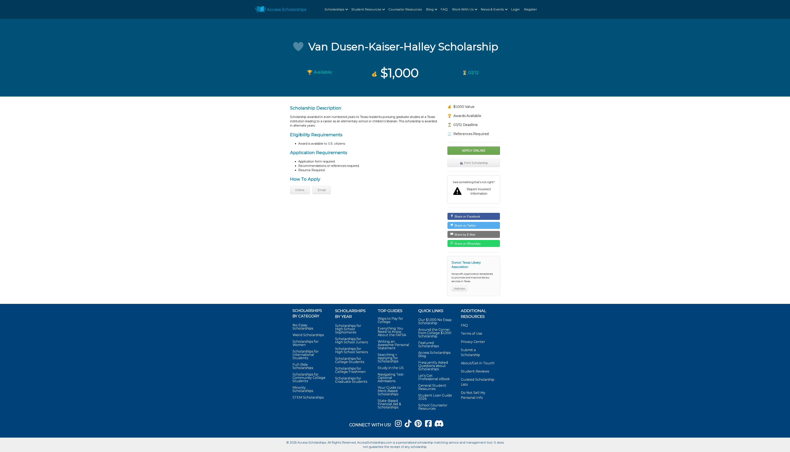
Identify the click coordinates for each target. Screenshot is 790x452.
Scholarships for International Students (306, 354)
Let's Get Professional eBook (434, 377)
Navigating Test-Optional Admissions (391, 377)
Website (459, 288)
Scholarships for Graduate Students (351, 380)
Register (530, 9)
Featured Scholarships (429, 344)
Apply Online (473, 150)
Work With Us (463, 9)
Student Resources (366, 9)
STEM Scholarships (308, 397)
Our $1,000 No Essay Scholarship (435, 321)
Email (322, 190)
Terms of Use (471, 334)
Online (299, 190)
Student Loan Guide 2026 (435, 397)
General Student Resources (432, 387)
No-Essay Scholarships (303, 326)
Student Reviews (475, 371)
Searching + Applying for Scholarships (388, 358)
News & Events (492, 9)
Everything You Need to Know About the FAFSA (392, 331)
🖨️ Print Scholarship (474, 163)
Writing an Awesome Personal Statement (393, 345)
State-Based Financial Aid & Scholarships (389, 404)
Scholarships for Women (306, 343)
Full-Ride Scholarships (303, 366)
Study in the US (391, 368)
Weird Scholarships (308, 335)
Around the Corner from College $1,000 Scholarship (434, 333)
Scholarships (334, 9)
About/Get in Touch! (477, 363)
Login (515, 9)
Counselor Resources (405, 9)
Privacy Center (473, 342)
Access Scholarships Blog (434, 354)
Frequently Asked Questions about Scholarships (433, 366)
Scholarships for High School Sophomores (348, 329)
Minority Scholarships (303, 389)
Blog (429, 9)
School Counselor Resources (432, 406)
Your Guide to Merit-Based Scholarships (389, 391)
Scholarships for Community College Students (309, 377)
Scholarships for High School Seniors (351, 350)
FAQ (444, 9)
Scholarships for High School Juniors (351, 340)
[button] (346, 9)
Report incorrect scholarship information (473, 189)
